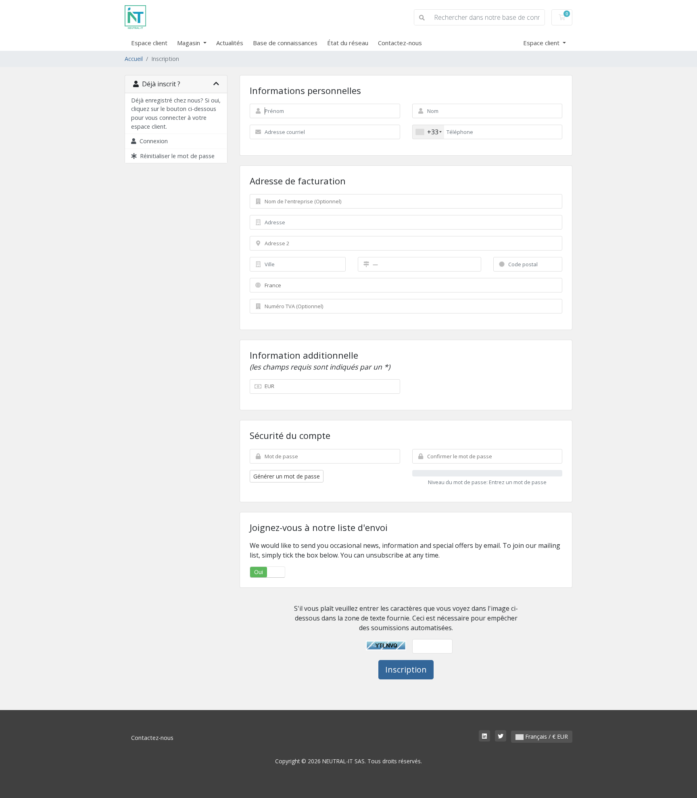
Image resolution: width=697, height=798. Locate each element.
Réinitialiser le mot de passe (176, 156)
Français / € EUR (546, 736)
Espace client (149, 43)
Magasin (189, 43)
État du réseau (347, 43)
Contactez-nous (400, 43)
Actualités (229, 43)
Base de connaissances (285, 43)
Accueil (134, 59)
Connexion (152, 141)
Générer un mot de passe (286, 476)
